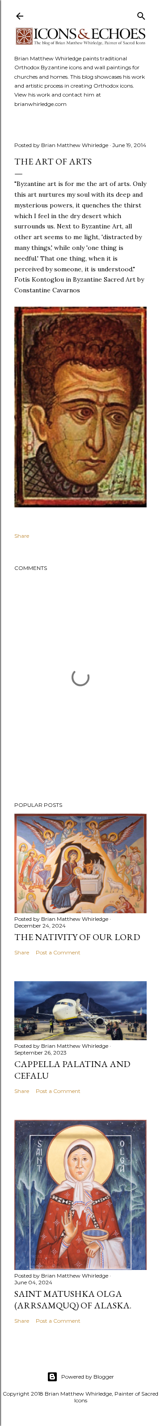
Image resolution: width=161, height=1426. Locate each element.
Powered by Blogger (87, 1376)
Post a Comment (58, 952)
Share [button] (21, 535)
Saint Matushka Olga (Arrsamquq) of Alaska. (72, 1299)
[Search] (141, 14)
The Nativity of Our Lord (77, 937)
